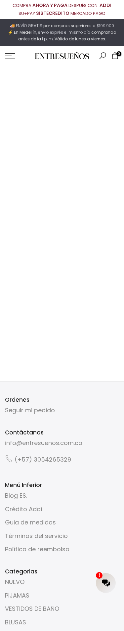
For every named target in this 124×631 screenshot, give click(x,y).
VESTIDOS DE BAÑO (32, 609)
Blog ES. (16, 495)
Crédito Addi (23, 509)
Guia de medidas (30, 522)
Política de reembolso (37, 549)
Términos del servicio (36, 536)
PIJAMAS (17, 595)
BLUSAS (15, 622)
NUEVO (14, 582)
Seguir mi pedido (30, 410)
